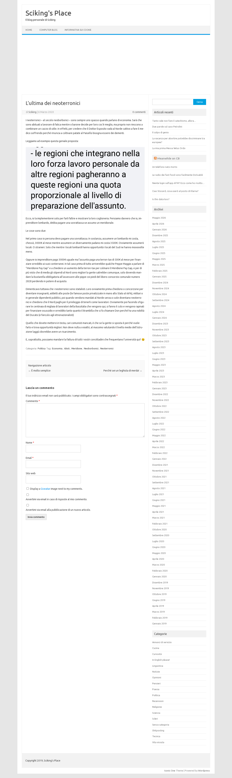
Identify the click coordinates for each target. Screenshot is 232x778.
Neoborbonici (91, 348)
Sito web (31, 473)
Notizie (156, 671)
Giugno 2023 (158, 359)
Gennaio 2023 (159, 388)
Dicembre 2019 (160, 582)
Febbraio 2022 (159, 453)
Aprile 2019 (158, 606)
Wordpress (204, 770)
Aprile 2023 (158, 370)
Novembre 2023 (160, 329)
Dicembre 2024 (160, 282)
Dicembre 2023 (160, 323)
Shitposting (158, 730)
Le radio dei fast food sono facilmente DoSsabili (177, 175)
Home (29, 30)
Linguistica (157, 666)
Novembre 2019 (160, 588)
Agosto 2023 (158, 347)
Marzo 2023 (158, 376)
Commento (33, 401)
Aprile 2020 (158, 559)
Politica (41, 348)
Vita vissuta (158, 742)
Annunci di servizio (162, 642)
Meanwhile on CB (168, 158)
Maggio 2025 (159, 259)
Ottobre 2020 (159, 529)
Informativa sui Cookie (78, 30)
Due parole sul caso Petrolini (167, 126)
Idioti (67, 348)
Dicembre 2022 (160, 394)
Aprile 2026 (158, 223)
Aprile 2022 (158, 441)
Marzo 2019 (158, 611)
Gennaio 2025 (159, 276)
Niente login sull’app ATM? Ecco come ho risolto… (178, 183)
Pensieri (156, 683)
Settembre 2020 (160, 535)
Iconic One (169, 770)
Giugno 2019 (158, 600)
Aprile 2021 (158, 512)
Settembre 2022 (160, 412)
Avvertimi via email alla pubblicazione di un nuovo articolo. (58, 509)
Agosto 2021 (158, 488)
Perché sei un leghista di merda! (122, 370)
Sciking (32, 112)
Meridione (76, 348)
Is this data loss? (160, 199)
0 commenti (139, 112)
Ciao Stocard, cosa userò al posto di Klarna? (175, 191)
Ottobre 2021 (159, 476)
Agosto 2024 (158, 306)
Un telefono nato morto (164, 167)
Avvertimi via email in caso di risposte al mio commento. (56, 499)
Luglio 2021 (158, 494)
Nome (30, 442)
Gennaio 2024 (159, 317)
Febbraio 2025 (159, 270)
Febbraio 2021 (159, 523)
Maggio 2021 (159, 506)
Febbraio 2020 (159, 570)
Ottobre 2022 (159, 406)
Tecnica (156, 736)
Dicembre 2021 (160, 465)
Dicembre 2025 (160, 235)
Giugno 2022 (158, 429)
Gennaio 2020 (159, 576)
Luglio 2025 (158, 247)
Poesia (155, 689)
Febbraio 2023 (159, 382)
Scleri (155, 718)
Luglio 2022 (158, 423)
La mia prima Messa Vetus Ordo (168, 148)
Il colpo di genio (160, 132)
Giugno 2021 (158, 500)
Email (30, 457)
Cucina (155, 648)
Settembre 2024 (160, 300)
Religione (157, 707)
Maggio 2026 (159, 217)
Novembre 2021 (160, 470)
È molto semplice (39, 370)
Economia (57, 348)
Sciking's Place (48, 13)
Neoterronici (106, 348)
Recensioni (157, 701)
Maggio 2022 (159, 435)
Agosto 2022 (158, 418)
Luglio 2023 (158, 353)
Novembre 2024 (160, 288)
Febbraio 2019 (159, 617)
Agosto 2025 (158, 241)
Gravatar (45, 488)
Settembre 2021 (160, 482)
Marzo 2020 (158, 564)
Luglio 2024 (158, 312)
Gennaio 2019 (159, 623)
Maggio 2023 (159, 364)
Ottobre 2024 (159, 294)
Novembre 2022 (160, 400)
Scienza (156, 713)
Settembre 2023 (160, 341)
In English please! (161, 660)
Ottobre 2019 (159, 594)
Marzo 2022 (158, 447)
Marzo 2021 (158, 517)
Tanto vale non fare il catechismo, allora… (174, 120)
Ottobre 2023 (159, 335)
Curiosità (157, 654)
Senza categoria (160, 724)
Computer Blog (48, 30)
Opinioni (156, 677)
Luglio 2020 (158, 541)
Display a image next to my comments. (56, 488)
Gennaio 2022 (159, 459)
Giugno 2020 (158, 547)
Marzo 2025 (158, 264)
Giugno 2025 (158, 253)
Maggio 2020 (159, 553)
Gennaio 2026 (159, 229)
